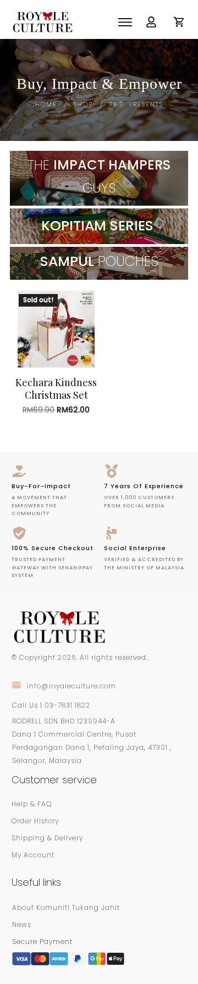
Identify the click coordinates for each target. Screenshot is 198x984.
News (21, 924)
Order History (35, 820)
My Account (33, 854)
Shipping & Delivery (47, 837)
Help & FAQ (32, 803)
